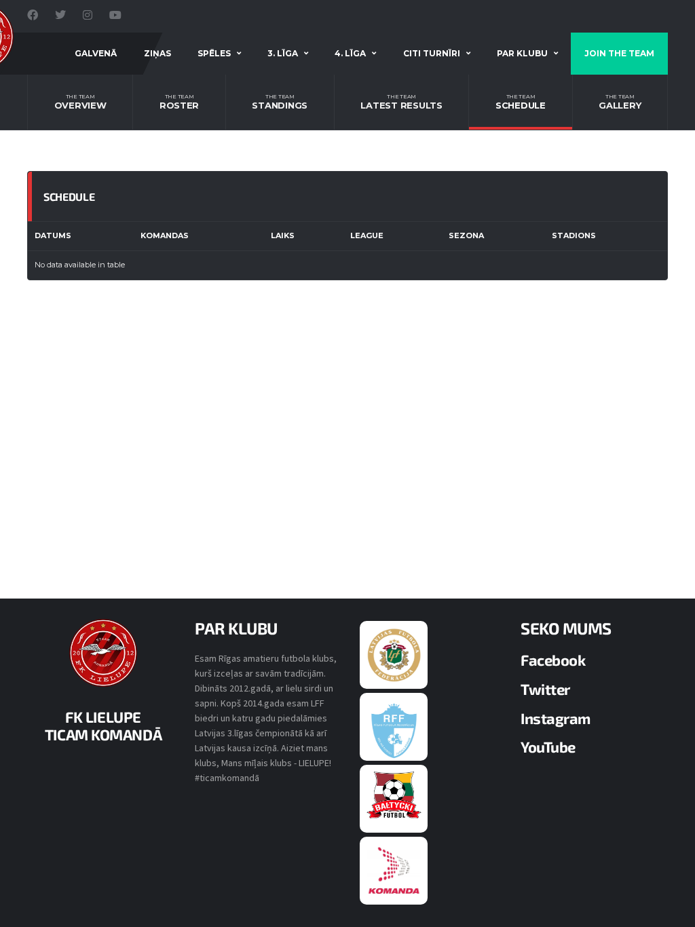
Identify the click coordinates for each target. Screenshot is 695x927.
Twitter (545, 689)
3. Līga (282, 53)
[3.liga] (394, 729)
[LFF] (394, 654)
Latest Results (401, 102)
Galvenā (96, 53)
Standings (279, 102)
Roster (179, 102)
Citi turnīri (431, 53)
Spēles (214, 53)
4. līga (350, 53)
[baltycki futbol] (394, 795)
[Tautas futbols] (394, 870)
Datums (53, 235)
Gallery (620, 102)
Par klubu (522, 53)
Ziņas (157, 53)
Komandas (164, 235)
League (366, 235)
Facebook (553, 659)
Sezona (466, 235)
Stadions (574, 235)
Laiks (283, 235)
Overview (80, 102)
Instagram (555, 718)
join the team (619, 53)
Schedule (520, 102)
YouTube (548, 746)
